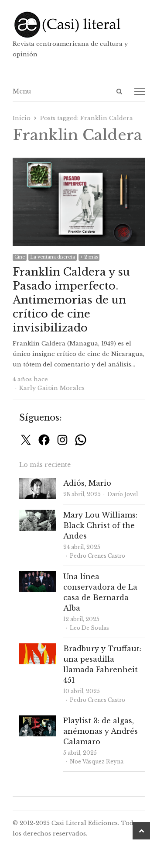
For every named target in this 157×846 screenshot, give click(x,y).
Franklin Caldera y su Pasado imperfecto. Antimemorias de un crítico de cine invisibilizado (71, 300)
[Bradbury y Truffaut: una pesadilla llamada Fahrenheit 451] (37, 648)
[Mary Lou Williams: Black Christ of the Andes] (37, 514)
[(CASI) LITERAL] (79, 24)
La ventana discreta (52, 257)
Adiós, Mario (87, 483)
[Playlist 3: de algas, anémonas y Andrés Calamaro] (37, 720)
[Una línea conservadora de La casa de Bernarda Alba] (37, 576)
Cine (19, 257)
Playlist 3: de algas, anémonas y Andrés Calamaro (100, 731)
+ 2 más (89, 257)
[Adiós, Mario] (37, 483)
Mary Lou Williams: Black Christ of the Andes (100, 525)
